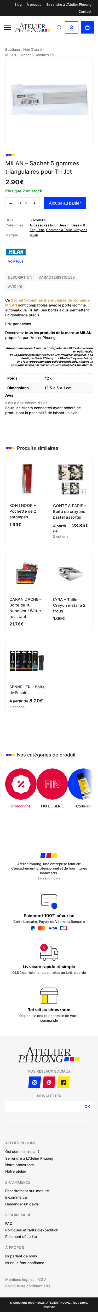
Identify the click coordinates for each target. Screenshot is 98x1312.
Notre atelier (15, 1171)
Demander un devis (22, 1204)
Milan (34, 235)
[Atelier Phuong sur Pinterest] (49, 1082)
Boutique (12, 49)
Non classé (32, 49)
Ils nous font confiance (24, 1263)
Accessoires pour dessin (50, 225)
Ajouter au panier (65, 203)
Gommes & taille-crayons (66, 230)
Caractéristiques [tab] (56, 277)
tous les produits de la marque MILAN (58, 332)
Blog (18, 4)
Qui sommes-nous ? (22, 1151)
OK (87, 1106)
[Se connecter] (71, 27)
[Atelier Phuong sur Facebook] (63, 1082)
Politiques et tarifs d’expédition (31, 1230)
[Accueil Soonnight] (33, 27)
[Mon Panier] (87, 27)
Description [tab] (20, 277)
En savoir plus (49, 878)
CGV (42, 1279)
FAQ (9, 1223)
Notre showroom (19, 1165)
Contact (84, 12)
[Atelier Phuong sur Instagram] (34, 1082)
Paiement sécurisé (21, 1236)
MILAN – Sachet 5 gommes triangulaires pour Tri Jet (31, 55)
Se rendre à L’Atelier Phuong (68, 4)
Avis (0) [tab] (15, 286)
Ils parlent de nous (21, 1256)
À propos (34, 4)
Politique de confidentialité (27, 1286)
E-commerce (16, 1197)
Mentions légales (19, 1279)
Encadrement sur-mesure (27, 1191)
